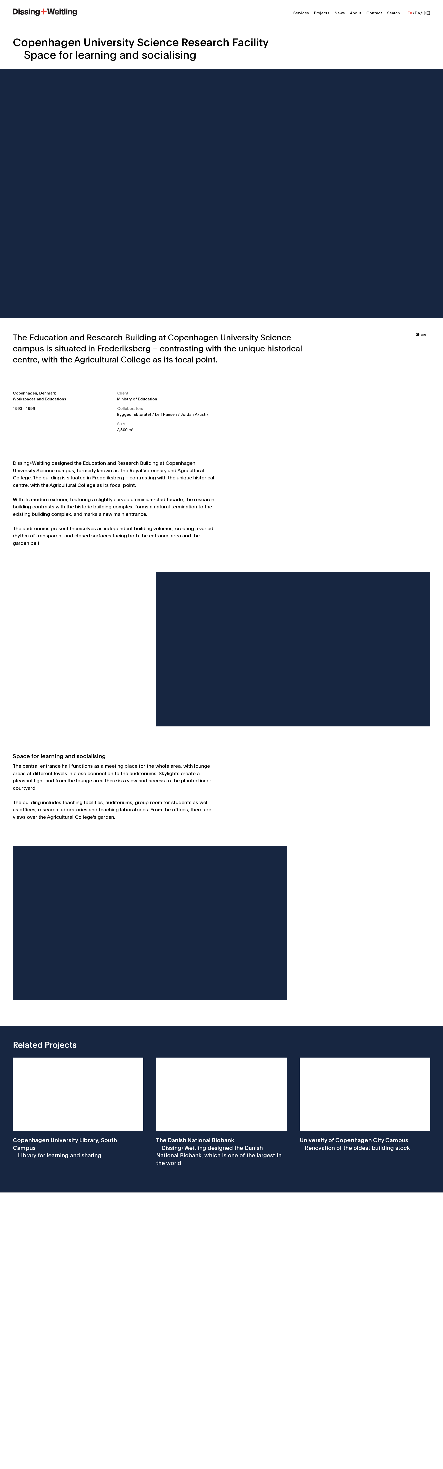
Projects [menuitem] (321, 12)
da (417, 12)
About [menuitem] (355, 12)
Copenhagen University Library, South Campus (65, 1147)
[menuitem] (45, 11)
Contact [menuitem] (374, 12)
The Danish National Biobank (218, 1151)
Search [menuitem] (393, 12)
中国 (426, 12)
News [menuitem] (340, 12)
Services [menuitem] (301, 12)
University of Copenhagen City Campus (355, 1143)
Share (421, 334)
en (410, 12)
